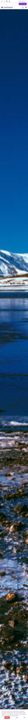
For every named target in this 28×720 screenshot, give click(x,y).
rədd (17, 717)
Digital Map (23, 4)
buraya (14, 715)
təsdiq (7, 717)
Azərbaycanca (21, 1)
